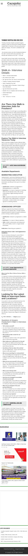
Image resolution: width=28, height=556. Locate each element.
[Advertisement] (14, 21)
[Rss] (14, 551)
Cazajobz (14, 3)
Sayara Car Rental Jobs (7, 463)
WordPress (11, 549)
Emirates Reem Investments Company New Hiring (12, 536)
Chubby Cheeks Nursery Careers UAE (9, 534)
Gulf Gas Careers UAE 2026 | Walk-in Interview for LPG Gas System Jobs (14, 444)
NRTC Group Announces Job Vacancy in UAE (11, 541)
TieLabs (22, 549)
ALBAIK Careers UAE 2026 (7, 539)
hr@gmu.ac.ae (16, 316)
